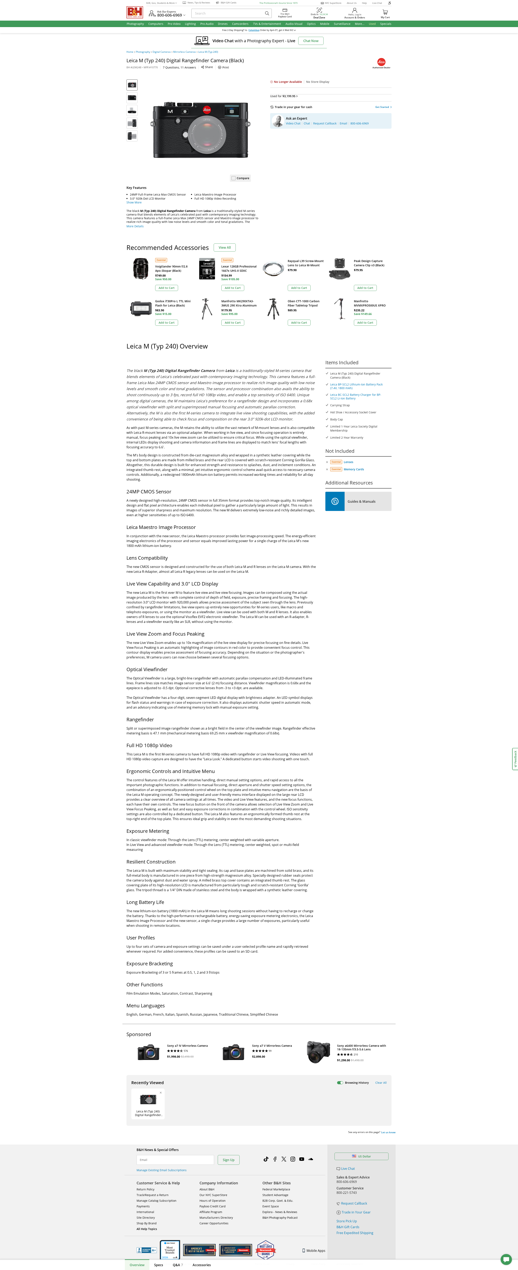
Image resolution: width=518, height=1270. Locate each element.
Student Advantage (275, 1195)
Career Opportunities (214, 1223)
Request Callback (354, 1203)
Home (129, 52)
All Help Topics (147, 1229)
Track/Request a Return (153, 1195)
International (145, 1212)
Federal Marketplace (276, 1189)
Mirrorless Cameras (184, 52)
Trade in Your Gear (356, 1212)
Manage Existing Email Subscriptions (162, 1170)
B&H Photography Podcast (280, 1217)
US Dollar (364, 1156)
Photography (143, 52)
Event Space (270, 1206)
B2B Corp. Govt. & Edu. (277, 1201)
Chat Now (310, 41)
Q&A (178, 1265)
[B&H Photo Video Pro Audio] (136, 12)
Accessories (202, 1265)
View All (225, 247)
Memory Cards (354, 469)
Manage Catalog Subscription (156, 1201)
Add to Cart (167, 288)
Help (364, 2)
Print (225, 67)
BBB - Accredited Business (147, 1250)
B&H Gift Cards (347, 1227)
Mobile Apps (316, 1250)
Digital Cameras (162, 52)
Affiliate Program (211, 1212)
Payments (143, 1206)
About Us (352, 2)
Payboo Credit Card (213, 1206)
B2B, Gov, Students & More (160, 2)
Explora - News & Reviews (279, 1212)
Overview (137, 1265)
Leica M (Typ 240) (208, 52)
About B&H (207, 1189)
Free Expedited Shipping (354, 1233)
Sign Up (229, 1160)
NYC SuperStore (333, 2)
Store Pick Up (346, 1221)
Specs (158, 1265)
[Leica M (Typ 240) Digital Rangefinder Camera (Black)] (200, 129)
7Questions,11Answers (179, 67)
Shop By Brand (147, 1223)
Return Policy (145, 1189)
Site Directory (146, 1217)
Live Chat (377, 2)
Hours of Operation (213, 1201)
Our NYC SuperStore (213, 1195)
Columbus (253, 30)
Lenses (348, 462)
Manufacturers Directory (216, 1217)
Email (143, 1159)
